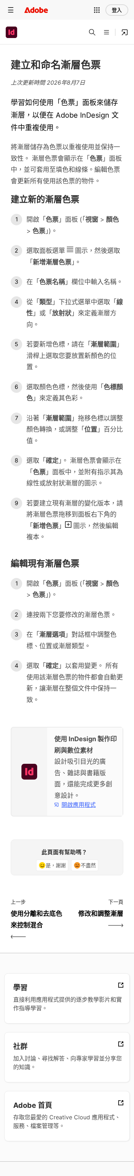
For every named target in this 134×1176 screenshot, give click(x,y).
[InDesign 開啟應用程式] (124, 32)
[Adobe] (36, 10)
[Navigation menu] (10, 10)
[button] (97, 10)
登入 (117, 10)
